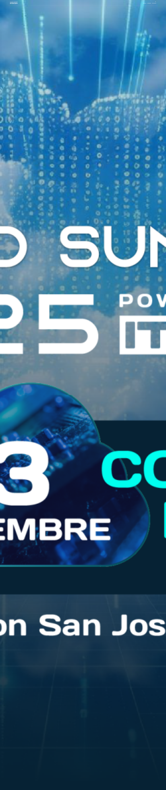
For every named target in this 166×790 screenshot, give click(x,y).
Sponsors (154, 3)
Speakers (149, 3)
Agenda (144, 3)
